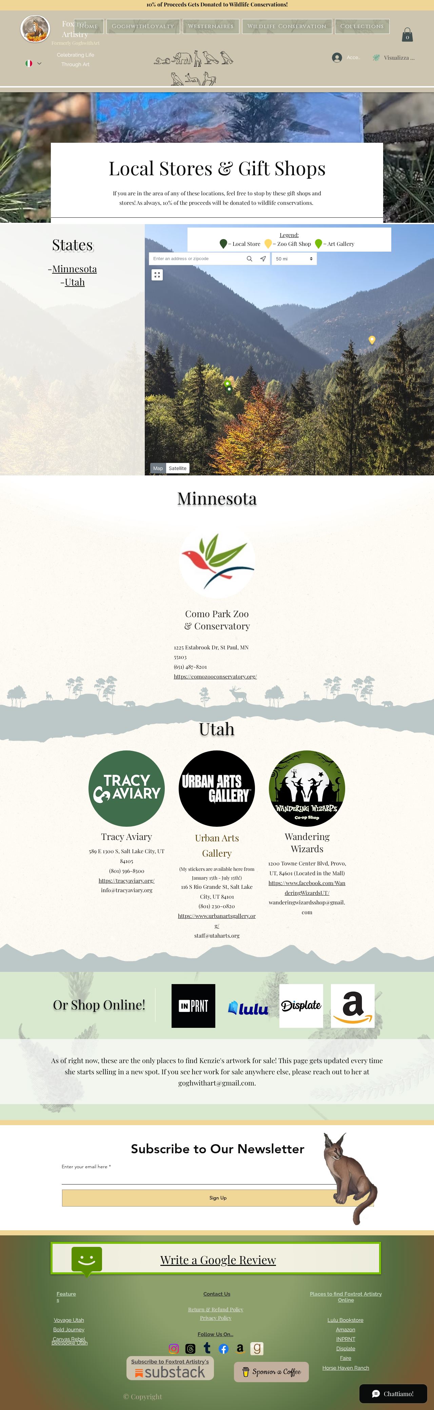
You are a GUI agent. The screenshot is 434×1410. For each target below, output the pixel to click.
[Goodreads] (256, 1348)
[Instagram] (173, 1348)
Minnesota (74, 268)
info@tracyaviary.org (126, 890)
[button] (407, 34)
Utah (75, 281)
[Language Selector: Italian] (32, 64)
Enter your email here (84, 1166)
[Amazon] (240, 1348)
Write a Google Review (218, 1259)
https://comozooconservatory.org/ (215, 676)
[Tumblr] (207, 1348)
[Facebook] (223, 1348)
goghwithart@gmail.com (216, 1082)
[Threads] (190, 1348)
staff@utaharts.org (216, 935)
